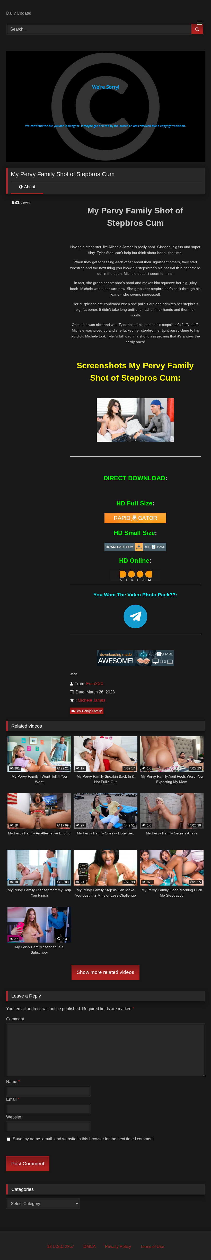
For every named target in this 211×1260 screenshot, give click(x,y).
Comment (15, 1019)
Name (13, 1081)
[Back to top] (195, 1245)
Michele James (91, 700)
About (29, 187)
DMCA (89, 1246)
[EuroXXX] (105, 7)
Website (13, 1117)
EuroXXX (94, 684)
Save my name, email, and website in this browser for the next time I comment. (84, 1139)
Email (12, 1099)
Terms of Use (152, 1246)
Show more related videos (105, 972)
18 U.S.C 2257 (60, 1246)
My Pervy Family (89, 711)
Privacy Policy (118, 1246)
